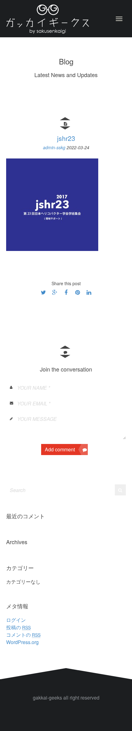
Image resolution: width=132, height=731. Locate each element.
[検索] (120, 489)
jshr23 (66, 138)
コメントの (23, 634)
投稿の (18, 627)
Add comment (60, 449)
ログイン (16, 619)
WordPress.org (22, 642)
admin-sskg (55, 147)
